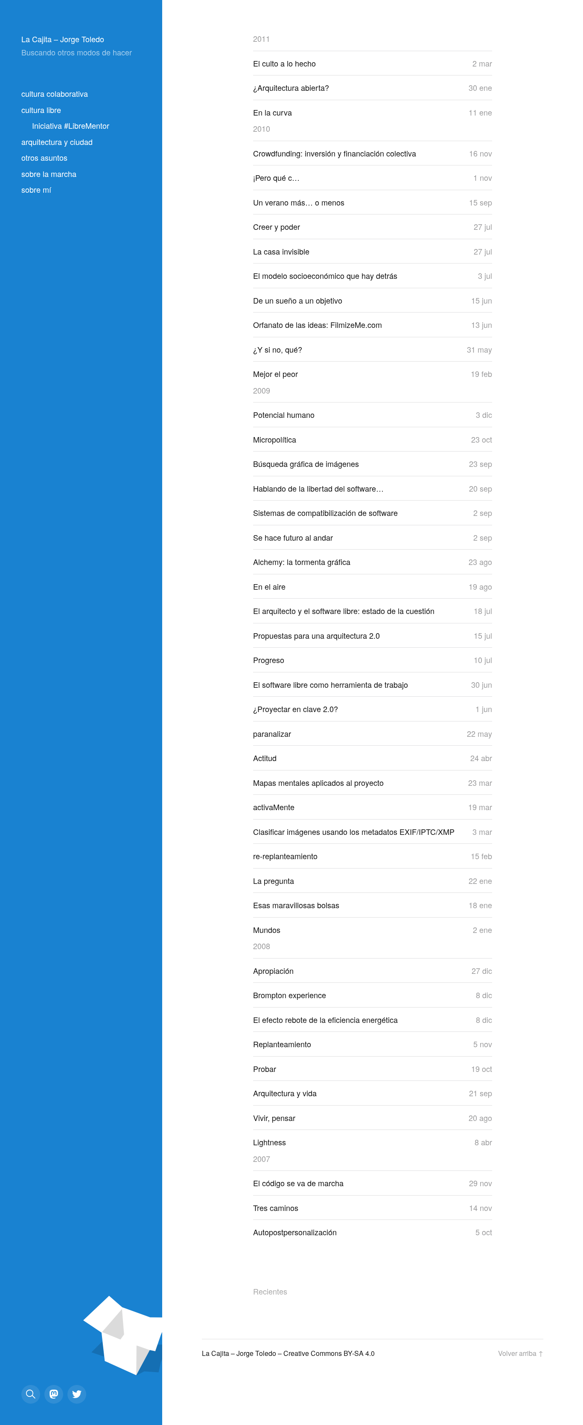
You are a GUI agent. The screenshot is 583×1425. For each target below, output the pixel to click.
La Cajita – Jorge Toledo (62, 38)
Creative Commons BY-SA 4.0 (329, 1353)
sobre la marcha (48, 173)
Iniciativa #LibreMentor (70, 125)
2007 (261, 1158)
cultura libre (41, 109)
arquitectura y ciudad (57, 141)
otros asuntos (44, 157)
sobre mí (36, 189)
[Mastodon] (53, 1394)
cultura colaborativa (54, 93)
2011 (261, 38)
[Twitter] (76, 1394)
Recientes (270, 1291)
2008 (261, 945)
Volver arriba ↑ (520, 1353)
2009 (261, 390)
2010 (261, 128)
